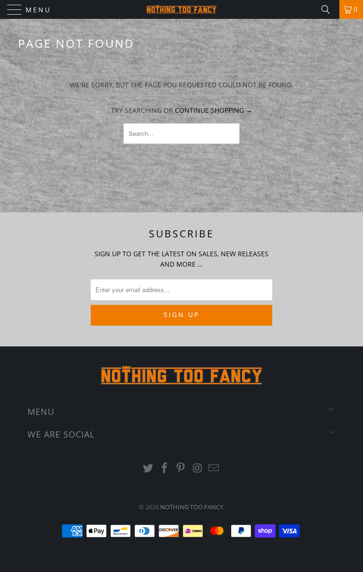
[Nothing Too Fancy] (181, 9)
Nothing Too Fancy (191, 507)
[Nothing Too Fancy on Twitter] (148, 468)
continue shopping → (213, 110)
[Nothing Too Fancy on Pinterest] (181, 468)
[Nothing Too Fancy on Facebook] (164, 468)
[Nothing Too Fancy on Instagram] (197, 468)
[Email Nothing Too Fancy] (214, 468)
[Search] (328, 9)
